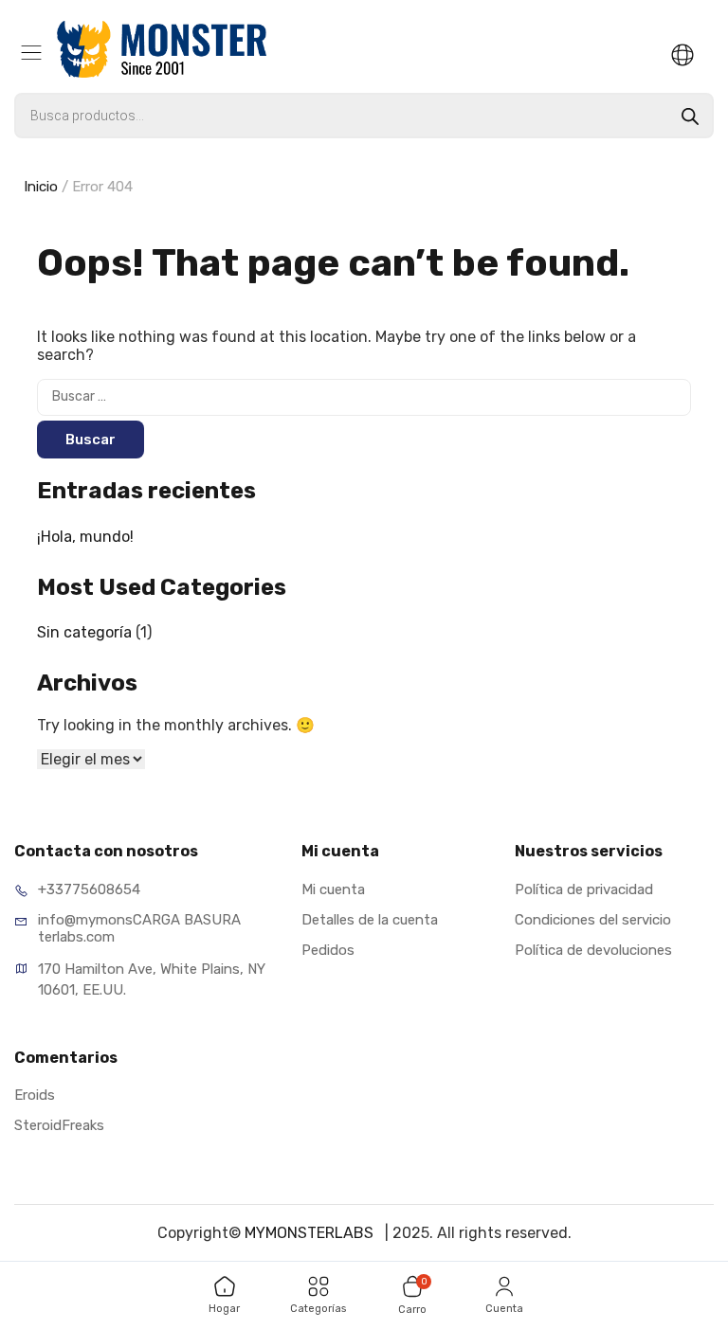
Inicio (41, 186)
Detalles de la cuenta (369, 919)
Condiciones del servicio (593, 919)
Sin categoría (84, 632)
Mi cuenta (333, 889)
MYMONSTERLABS (311, 1233)
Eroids (34, 1095)
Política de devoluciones (593, 950)
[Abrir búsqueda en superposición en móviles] (364, 115)
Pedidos (328, 950)
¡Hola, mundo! (85, 537)
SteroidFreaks (59, 1125)
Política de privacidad (584, 889)
